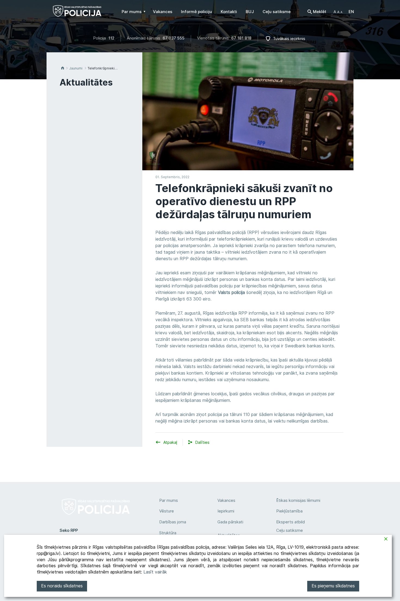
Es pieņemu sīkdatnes (333, 585)
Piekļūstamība (289, 511)
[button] (338, 11)
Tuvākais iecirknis (289, 38)
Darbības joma (172, 522)
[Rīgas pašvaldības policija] (77, 14)
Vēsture (166, 511)
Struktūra (167, 532)
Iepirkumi (225, 511)
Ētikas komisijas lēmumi (298, 500)
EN (351, 11)
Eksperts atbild (290, 522)
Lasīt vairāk (155, 572)
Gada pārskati (230, 522)
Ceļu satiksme (289, 530)
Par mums (168, 500)
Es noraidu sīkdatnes (62, 585)
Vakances (226, 500)
